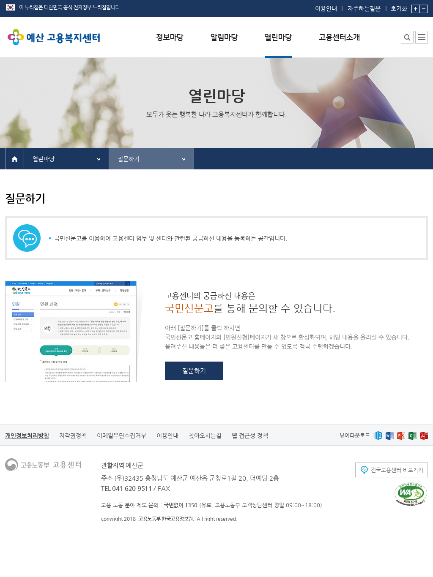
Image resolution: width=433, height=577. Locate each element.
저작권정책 (73, 435)
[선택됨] (278, 43)
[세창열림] (411, 494)
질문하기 (129, 158)
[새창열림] (377, 435)
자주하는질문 (364, 8)
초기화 (399, 8)
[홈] (14, 158)
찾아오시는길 (205, 435)
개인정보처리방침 (27, 435)
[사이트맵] (421, 37)
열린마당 (44, 158)
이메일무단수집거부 (121, 435)
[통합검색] (407, 37)
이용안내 (326, 8)
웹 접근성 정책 (250, 435)
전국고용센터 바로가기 (397, 470)
